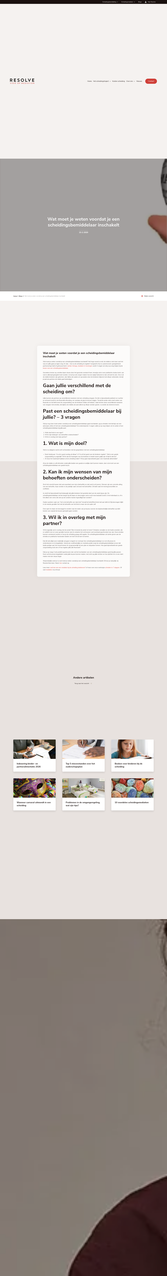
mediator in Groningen (85, 366)
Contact (151, 81)
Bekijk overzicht (149, 296)
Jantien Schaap (72, 366)
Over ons (129, 81)
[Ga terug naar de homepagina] (22, 81)
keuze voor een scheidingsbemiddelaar (55, 368)
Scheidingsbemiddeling (109, 2)
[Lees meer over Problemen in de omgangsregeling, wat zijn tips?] (83, 794)
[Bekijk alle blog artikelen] (142, 296)
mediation (49, 570)
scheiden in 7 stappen (112, 567)
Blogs (140, 2)
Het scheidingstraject (101, 81)
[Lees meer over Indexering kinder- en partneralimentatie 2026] (34, 756)
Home (89, 81)
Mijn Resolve (151, 2)
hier (61, 563)
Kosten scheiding (118, 81)
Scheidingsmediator (127, 2)
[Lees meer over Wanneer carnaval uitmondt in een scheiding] (34, 794)
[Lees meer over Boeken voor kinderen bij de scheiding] (132, 756)
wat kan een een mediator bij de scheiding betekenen (67, 567)
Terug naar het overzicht (82, 683)
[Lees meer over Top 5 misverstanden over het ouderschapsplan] (83, 756)
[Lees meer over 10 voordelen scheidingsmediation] (132, 794)
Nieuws (139, 81)
